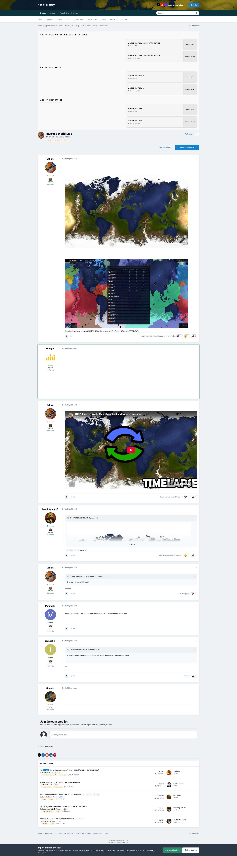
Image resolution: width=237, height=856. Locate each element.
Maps (68, 137)
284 (51, 368)
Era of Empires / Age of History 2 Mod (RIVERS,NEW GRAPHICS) (74, 770)
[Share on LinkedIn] (51, 755)
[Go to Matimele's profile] (50, 614)
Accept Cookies (173, 850)
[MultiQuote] (66, 336)
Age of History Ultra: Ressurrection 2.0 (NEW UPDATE (66, 806)
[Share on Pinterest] (54, 755)
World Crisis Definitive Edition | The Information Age (60, 782)
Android (113, 19)
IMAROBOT (179, 555)
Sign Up (194, 5)
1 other (173, 336)
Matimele (50, 606)
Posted (69, 159)
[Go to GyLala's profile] (41, 135)
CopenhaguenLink (48, 809)
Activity (52, 13)
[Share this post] (196, 159)
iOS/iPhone (124, 19)
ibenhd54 (50, 641)
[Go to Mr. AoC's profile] (50, 357)
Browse (43, 13)
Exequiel (156, 336)
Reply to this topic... (61, 735)
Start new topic (165, 147)
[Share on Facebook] (43, 755)
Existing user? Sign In (176, 5)
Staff (68, 19)
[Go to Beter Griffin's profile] (169, 796)
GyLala (51, 137)
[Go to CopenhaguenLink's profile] (169, 809)
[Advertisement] (110, 372)
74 (51, 707)
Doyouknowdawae (166, 497)
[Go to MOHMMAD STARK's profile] (169, 821)
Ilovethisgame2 (146, 336)
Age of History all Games (69, 13)
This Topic (187, 13)
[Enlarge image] (126, 211)
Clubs (40, 19)
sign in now (91, 725)
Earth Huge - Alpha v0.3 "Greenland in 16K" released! (60, 794)
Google (50, 348)
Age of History (46, 4)
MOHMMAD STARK (179, 820)
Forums (49, 19)
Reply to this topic (187, 147)
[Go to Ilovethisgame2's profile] (50, 518)
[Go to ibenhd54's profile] (50, 649)
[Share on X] (39, 755)
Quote (72, 336)
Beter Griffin (46, 797)
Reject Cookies (191, 850)
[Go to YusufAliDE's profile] (169, 772)
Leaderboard (92, 19)
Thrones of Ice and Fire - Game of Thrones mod (58, 819)
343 (51, 182)
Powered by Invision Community (118, 842)
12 (51, 664)
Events (59, 19)
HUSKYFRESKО (47, 785)
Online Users (78, 19)
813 (51, 532)
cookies (52, 850)
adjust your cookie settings (105, 850)
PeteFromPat (46, 821)
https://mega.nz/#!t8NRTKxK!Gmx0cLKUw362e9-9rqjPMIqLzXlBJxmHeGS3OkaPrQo (106, 331)
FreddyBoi (179, 497)
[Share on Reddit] (47, 755)
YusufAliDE (46, 772)
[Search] (196, 13)
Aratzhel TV (163, 336)
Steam (103, 19)
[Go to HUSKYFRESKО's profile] (169, 784)
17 (51, 628)
